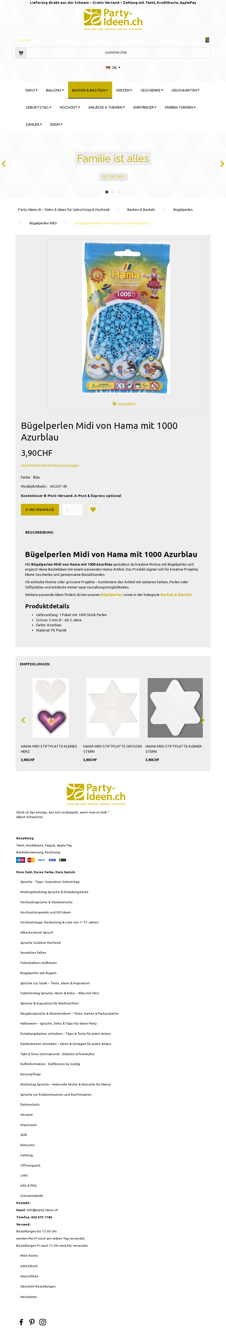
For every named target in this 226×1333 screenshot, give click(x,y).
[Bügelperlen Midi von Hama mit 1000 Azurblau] (126, 318)
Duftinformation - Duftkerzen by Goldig (50, 1064)
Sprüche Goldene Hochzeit (40, 942)
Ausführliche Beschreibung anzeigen (50, 465)
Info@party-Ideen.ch (42, 1210)
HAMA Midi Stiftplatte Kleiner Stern (174, 748)
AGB (23, 1134)
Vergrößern (127, 404)
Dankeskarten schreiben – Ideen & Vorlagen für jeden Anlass (65, 1044)
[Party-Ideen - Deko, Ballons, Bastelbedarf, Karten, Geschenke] (113, 19)
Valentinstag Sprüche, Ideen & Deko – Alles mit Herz (59, 993)
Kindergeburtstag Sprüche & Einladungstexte (54, 892)
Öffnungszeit (30, 1165)
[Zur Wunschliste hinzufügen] (93, 510)
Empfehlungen (35, 664)
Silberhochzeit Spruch (36, 932)
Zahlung (26, 1155)
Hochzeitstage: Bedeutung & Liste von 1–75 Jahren (59, 922)
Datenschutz (30, 1104)
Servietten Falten (33, 952)
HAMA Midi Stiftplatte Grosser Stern (112, 748)
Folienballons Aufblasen (38, 962)
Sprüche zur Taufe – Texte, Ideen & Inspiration (55, 983)
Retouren (27, 1145)
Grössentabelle (31, 1195)
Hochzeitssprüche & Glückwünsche (46, 902)
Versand (26, 1114)
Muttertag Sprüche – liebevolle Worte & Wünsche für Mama (65, 1084)
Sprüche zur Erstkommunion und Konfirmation (56, 1094)
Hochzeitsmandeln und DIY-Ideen (45, 912)
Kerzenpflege (30, 1074)
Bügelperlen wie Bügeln (38, 973)
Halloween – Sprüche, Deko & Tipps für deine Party (58, 1023)
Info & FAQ (28, 1185)
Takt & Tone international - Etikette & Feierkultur (57, 1054)
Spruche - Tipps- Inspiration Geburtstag (49, 881)
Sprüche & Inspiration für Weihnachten (49, 1003)
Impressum (28, 1125)
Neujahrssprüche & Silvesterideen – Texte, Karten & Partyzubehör (69, 1013)
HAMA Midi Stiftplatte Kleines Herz (49, 748)
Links (24, 1175)
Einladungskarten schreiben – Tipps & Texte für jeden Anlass (65, 1033)
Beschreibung (39, 532)
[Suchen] (207, 39)
